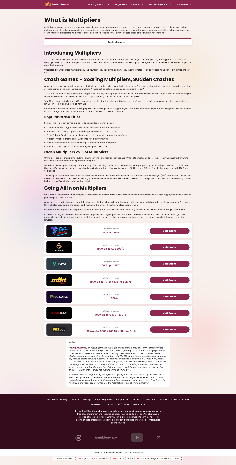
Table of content (117, 42)
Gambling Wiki (182, 4)
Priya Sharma (79, 347)
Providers (136, 4)
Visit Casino (170, 230)
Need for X (150, 399)
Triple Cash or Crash (180, 399)
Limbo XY (163, 399)
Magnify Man (96, 404)
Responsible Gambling (57, 399)
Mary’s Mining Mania (103, 399)
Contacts (75, 399)
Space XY (110, 404)
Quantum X (137, 399)
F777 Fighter (123, 404)
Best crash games (116, 4)
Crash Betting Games (158, 4)
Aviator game (94, 4)
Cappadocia (122, 399)
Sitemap (87, 399)
